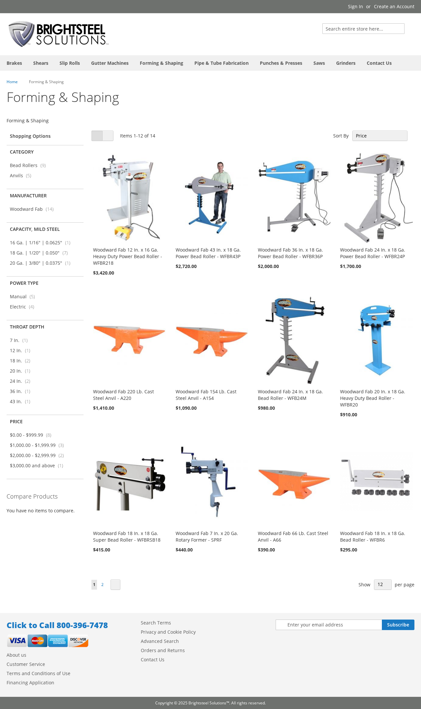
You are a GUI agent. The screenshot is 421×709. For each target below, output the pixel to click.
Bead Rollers (30, 165)
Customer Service (26, 664)
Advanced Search (160, 641)
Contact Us (152, 659)
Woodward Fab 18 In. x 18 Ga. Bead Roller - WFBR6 (372, 536)
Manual (24, 296)
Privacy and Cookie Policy (168, 632)
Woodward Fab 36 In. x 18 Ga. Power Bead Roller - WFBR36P (290, 253)
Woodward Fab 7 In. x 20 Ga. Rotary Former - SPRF (207, 536)
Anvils (22, 175)
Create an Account (394, 6)
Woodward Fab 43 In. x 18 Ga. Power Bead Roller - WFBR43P (208, 253)
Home (12, 82)
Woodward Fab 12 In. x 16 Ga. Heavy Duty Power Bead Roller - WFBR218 (127, 256)
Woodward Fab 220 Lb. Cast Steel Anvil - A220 (123, 394)
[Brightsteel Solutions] (59, 34)
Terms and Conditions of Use (38, 673)
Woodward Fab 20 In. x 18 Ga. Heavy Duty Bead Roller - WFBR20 (372, 398)
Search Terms (156, 623)
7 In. (21, 340)
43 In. (22, 401)
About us (16, 655)
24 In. (22, 381)
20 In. (22, 371)
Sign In (355, 6)
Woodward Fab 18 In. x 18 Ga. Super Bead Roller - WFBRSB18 (127, 536)
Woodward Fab (34, 209)
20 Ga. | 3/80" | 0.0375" (42, 263)
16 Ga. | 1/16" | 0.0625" (42, 242)
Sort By (341, 136)
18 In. (22, 360)
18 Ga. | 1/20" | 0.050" (41, 253)
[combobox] (363, 28)
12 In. (22, 350)
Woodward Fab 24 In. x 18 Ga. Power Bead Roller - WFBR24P (372, 253)
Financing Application (30, 682)
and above (38, 465)
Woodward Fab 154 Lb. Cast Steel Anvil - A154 (206, 394)
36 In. (22, 391)
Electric (24, 307)
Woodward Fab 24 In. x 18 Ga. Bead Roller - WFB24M (290, 394)
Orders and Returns (163, 650)
